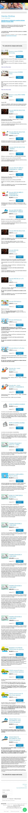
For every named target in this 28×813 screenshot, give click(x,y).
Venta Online (7, 18)
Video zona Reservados (6, 67)
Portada (2, 18)
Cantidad (10, 56)
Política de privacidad (15, 811)
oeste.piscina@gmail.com (13, 806)
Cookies (22, 811)
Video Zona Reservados (6, 89)
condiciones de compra (11, 35)
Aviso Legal (11, 798)
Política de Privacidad (17, 798)
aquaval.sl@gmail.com (18, 805)
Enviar (4, 796)
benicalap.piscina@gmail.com (14, 808)
